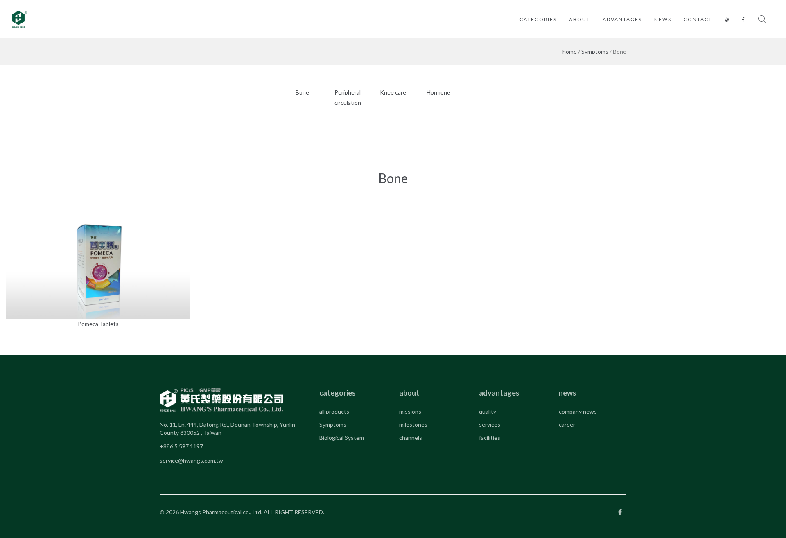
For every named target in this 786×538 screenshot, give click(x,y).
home (569, 51)
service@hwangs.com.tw (191, 460)
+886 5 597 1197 (181, 446)
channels (410, 437)
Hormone (438, 92)
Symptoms (594, 51)
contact (698, 19)
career (567, 424)
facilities (489, 437)
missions (410, 411)
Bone (302, 92)
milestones (413, 424)
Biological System (341, 437)
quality (487, 411)
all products (334, 411)
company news (578, 411)
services (489, 424)
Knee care (393, 92)
